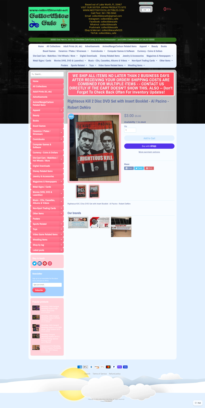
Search (87, 374)
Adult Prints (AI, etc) (72, 46)
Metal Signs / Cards (42, 60)
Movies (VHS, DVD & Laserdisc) (70, 61)
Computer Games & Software (120, 51)
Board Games (49, 51)
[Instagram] (50, 263)
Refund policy (115, 374)
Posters (64, 65)
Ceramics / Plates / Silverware (73, 51)
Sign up (149, 3)
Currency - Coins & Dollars (149, 51)
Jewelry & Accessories (133, 55)
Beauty (154, 46)
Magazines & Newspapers (160, 56)
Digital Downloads (88, 55)
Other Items (166, 61)
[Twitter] (34, 263)
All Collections (53, 46)
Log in (142, 3)
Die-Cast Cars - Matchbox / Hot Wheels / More (55, 56)
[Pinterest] (45, 263)
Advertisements (92, 46)
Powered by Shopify (106, 401)
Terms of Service (100, 374)
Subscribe (39, 290)
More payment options (149, 152)
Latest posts (48, 250)
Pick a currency (146, 7)
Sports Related (79, 66)
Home (41, 46)
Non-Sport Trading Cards (145, 61)
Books (164, 46)
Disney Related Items (110, 55)
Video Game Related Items (112, 66)
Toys (93, 66)
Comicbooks (98, 51)
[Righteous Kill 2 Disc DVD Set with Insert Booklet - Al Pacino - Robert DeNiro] (81, 191)
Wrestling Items (136, 66)
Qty (125, 126)
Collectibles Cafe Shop (105, 399)
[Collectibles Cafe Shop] (49, 19)
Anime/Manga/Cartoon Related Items (119, 46)
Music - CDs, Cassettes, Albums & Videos (109, 61)
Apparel (145, 47)
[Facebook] (39, 263)
